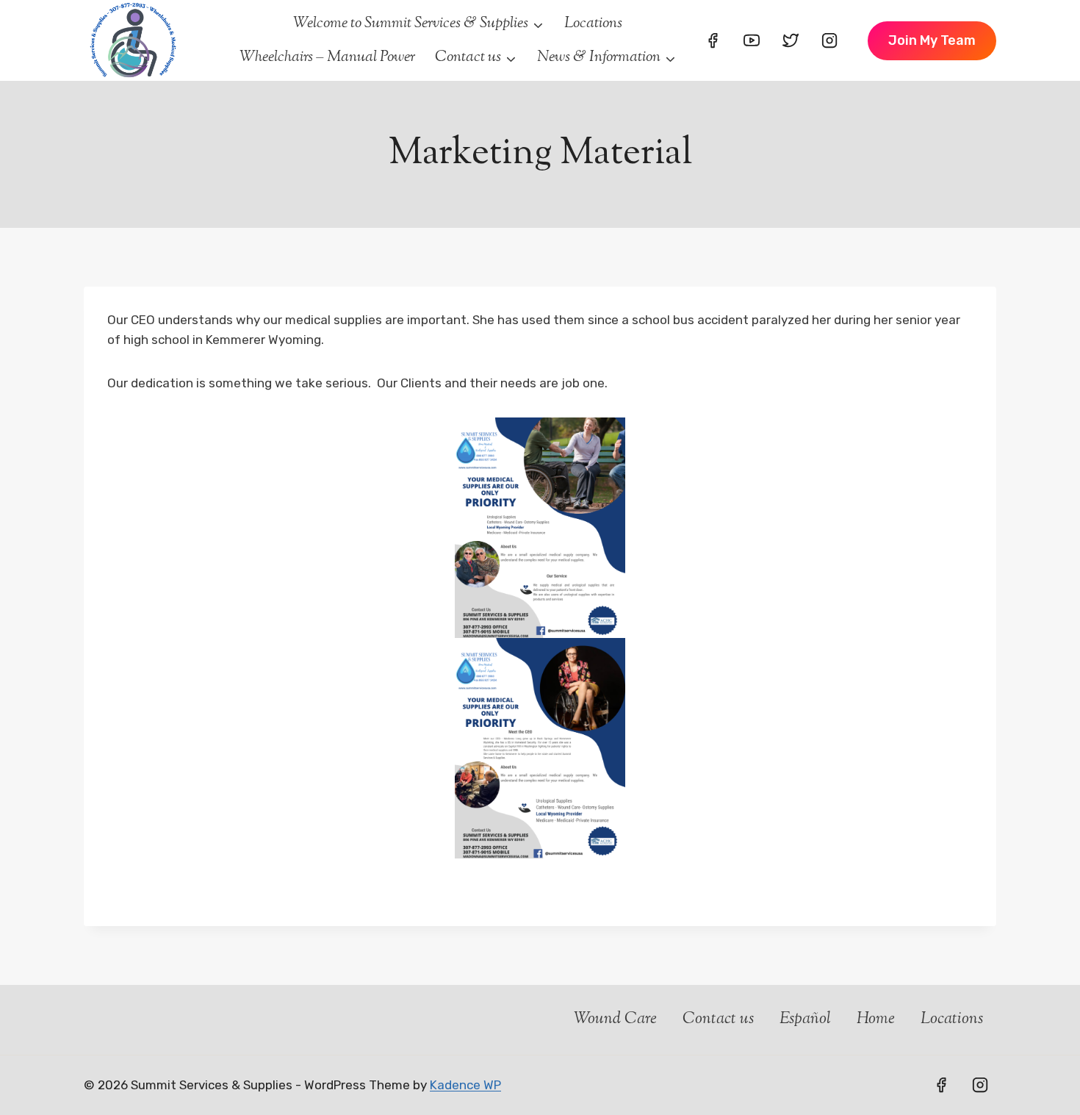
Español (805, 1019)
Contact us (718, 1019)
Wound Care (613, 1019)
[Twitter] (790, 40)
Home (876, 1019)
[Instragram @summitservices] (980, 1085)
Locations (593, 23)
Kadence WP (465, 1085)
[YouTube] (751, 40)
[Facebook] (712, 40)
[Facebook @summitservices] (941, 1085)
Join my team (932, 40)
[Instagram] (829, 40)
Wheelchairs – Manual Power (327, 57)
